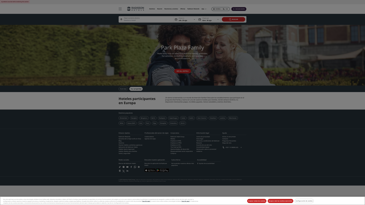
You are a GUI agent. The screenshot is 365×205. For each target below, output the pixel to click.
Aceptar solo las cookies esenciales (280, 201)
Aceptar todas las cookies (256, 201)
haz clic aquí (146, 201)
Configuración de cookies (304, 201)
